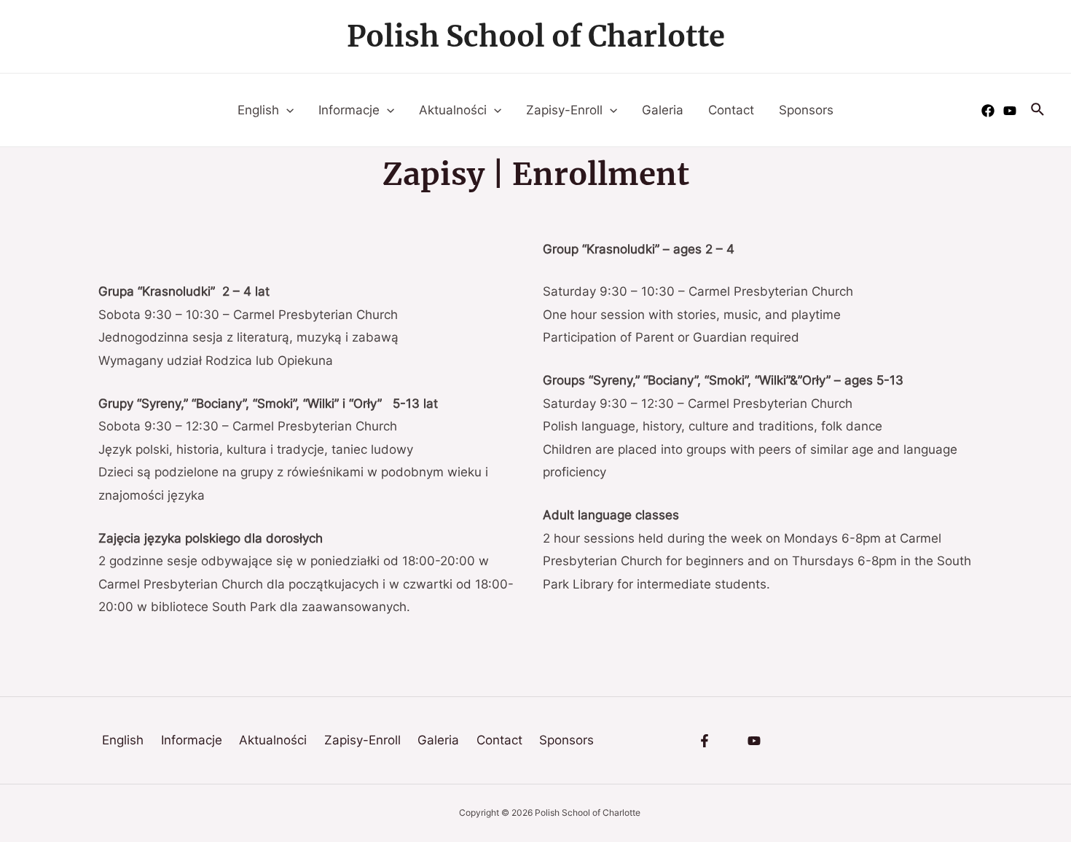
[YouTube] (1009, 110)
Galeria (662, 110)
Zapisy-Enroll (564, 110)
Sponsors (806, 110)
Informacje (349, 110)
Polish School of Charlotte (536, 36)
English (258, 110)
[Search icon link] (1038, 110)
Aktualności (453, 110)
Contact (731, 110)
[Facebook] (987, 110)
